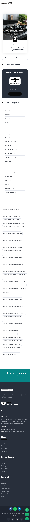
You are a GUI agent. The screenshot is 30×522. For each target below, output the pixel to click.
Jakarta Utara (9, 157)
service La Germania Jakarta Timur (12, 344)
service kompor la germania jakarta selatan (15, 274)
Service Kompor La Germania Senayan (13, 316)
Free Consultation (12, 404)
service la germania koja (10, 354)
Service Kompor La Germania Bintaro (13, 247)
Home (3, 443)
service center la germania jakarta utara (14, 226)
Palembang (8, 169)
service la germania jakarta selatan (13, 340)
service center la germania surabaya (13, 233)
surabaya (7, 184)
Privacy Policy (5, 491)
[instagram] (21, 519)
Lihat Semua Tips (15, 93)
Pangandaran (9, 172)
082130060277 (10, 429)
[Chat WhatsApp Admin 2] (27, 514)
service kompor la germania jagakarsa (13, 264)
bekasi (6, 118)
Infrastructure (5, 486)
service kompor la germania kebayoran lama (15, 288)
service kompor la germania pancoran (13, 303)
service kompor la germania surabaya (13, 323)
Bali (16, 45)
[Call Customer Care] (27, 510)
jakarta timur (9, 153)
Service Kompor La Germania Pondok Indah (14, 313)
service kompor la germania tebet (12, 330)
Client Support (5, 488)
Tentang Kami (5, 446)
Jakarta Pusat (9, 145)
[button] (11, 509)
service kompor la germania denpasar (13, 257)
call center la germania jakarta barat (13, 206)
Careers (3, 483)
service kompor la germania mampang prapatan (13, 292)
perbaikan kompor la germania (11, 209)
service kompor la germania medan (12, 296)
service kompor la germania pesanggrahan (14, 309)
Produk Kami (5, 451)
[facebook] (8, 519)
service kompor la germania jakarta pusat (14, 271)
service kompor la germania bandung (13, 240)
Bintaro (7, 122)
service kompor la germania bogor (12, 250)
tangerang (8, 188)
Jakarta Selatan (9, 149)
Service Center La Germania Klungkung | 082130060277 (15, 49)
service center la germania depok (12, 219)
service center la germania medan (12, 230)
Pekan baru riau (9, 176)
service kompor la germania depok (12, 261)
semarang (8, 180)
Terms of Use (5, 494)
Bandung (7, 114)
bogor (7, 126)
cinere (6, 134)
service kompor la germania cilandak (13, 254)
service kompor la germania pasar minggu (14, 306)
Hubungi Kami (5, 448)
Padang (7, 165)
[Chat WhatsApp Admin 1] (27, 518)
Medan (6, 161)
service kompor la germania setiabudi (13, 320)
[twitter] (12, 519)
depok (6, 137)
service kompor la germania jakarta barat (14, 267)
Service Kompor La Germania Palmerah (13, 299)
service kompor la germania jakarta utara (14, 281)
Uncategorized (9, 192)
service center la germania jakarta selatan (14, 223)
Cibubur (7, 130)
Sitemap (3, 496)
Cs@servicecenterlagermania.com (15, 431)
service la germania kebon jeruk (12, 351)
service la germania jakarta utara (12, 347)
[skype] (17, 519)
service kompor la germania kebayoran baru (15, 285)
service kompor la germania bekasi (12, 243)
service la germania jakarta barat (12, 337)
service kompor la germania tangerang (13, 327)
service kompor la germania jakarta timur (14, 278)
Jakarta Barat (9, 141)
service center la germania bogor (12, 216)
